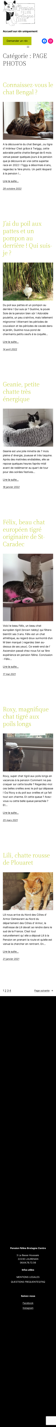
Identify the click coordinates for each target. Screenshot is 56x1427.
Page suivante (43, 990)
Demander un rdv (17, 40)
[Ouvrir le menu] (28, 47)
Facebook (28, 1303)
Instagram (28, 1307)
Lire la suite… (11, 181)
